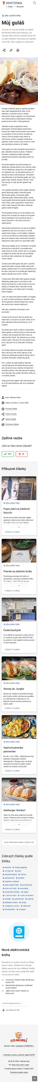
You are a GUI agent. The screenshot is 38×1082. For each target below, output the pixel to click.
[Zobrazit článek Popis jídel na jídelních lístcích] (19, 488)
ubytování (26, 906)
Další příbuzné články (19, 842)
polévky (31, 899)
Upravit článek (11, 50)
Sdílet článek (5, 54)
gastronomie (9, 878)
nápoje (25, 892)
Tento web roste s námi (20, 1065)
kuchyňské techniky (12, 892)
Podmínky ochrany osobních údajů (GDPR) (19, 1055)
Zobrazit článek (12, 532)
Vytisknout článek (17, 50)
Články (10, 7)
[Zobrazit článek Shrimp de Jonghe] (19, 668)
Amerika (8, 867)
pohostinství (19, 899)
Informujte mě (12, 1010)
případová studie (11, 902)
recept (23, 902)
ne (23, 454)
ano (9, 454)
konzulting (24, 888)
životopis (22, 909)
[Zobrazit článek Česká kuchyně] (19, 609)
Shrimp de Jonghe (13, 688)
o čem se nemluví (26, 895)
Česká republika (21, 867)
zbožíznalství (10, 909)
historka (21, 878)
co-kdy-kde (9, 871)
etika (19, 871)
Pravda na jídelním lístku (17, 571)
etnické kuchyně (11, 874)
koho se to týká (10, 888)
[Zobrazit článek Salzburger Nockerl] (19, 789)
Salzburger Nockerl (14, 810)
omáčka (8, 899)
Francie (23, 874)
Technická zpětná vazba (19, 1072)
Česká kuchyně (12, 630)
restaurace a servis (12, 906)
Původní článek (11, 409)
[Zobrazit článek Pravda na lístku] (19, 551)
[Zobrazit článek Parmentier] (19, 727)
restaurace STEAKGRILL (25, 1046)
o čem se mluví (10, 895)
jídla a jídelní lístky (13, 15)
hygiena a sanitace (12, 881)
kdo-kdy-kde (27, 885)
